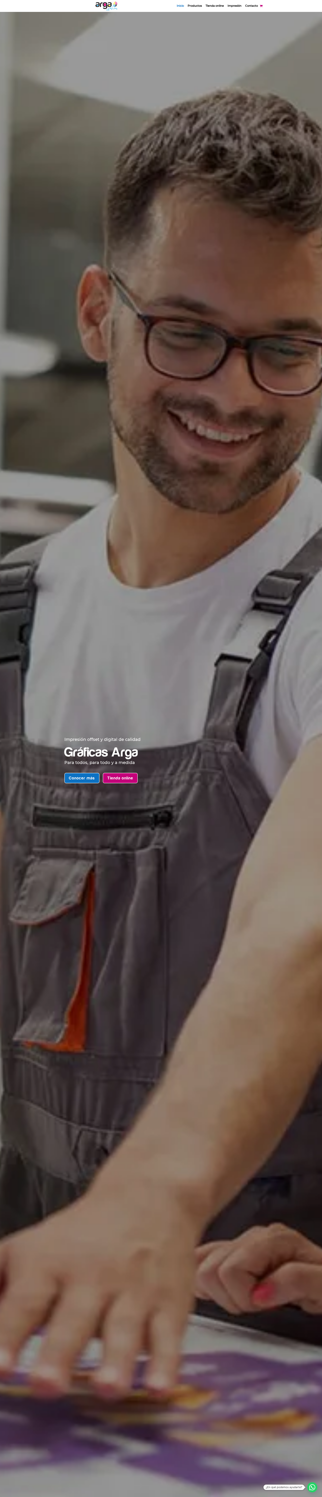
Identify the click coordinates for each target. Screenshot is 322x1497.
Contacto (251, 6)
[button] (312, 1487)
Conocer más (82, 778)
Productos (195, 6)
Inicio (180, 6)
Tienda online (215, 6)
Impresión (234, 6)
